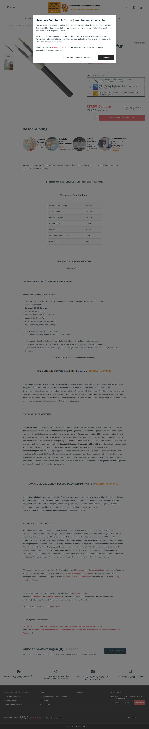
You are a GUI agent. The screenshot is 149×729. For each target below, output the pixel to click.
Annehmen (105, 57)
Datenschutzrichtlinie (60, 47)
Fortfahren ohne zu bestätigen (79, 57)
